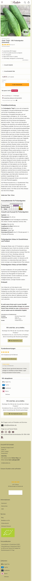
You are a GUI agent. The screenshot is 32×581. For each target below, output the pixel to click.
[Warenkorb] (28, 2)
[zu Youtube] (13, 431)
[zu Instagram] (6, 431)
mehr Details (25, 58)
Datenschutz (4, 505)
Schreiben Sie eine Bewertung (9, 357)
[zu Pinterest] (9, 431)
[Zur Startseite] (15, 2)
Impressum (4, 502)
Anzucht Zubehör (8, 64)
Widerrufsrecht (5, 522)
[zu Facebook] (2, 431)
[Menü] (2, 2)
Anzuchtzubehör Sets (9, 70)
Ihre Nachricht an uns (16, 339)
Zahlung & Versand (6, 525)
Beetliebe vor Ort (5, 519)
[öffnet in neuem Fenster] (15, 491)
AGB (2, 508)
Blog (2, 516)
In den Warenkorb (17, 83)
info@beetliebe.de (24, 307)
